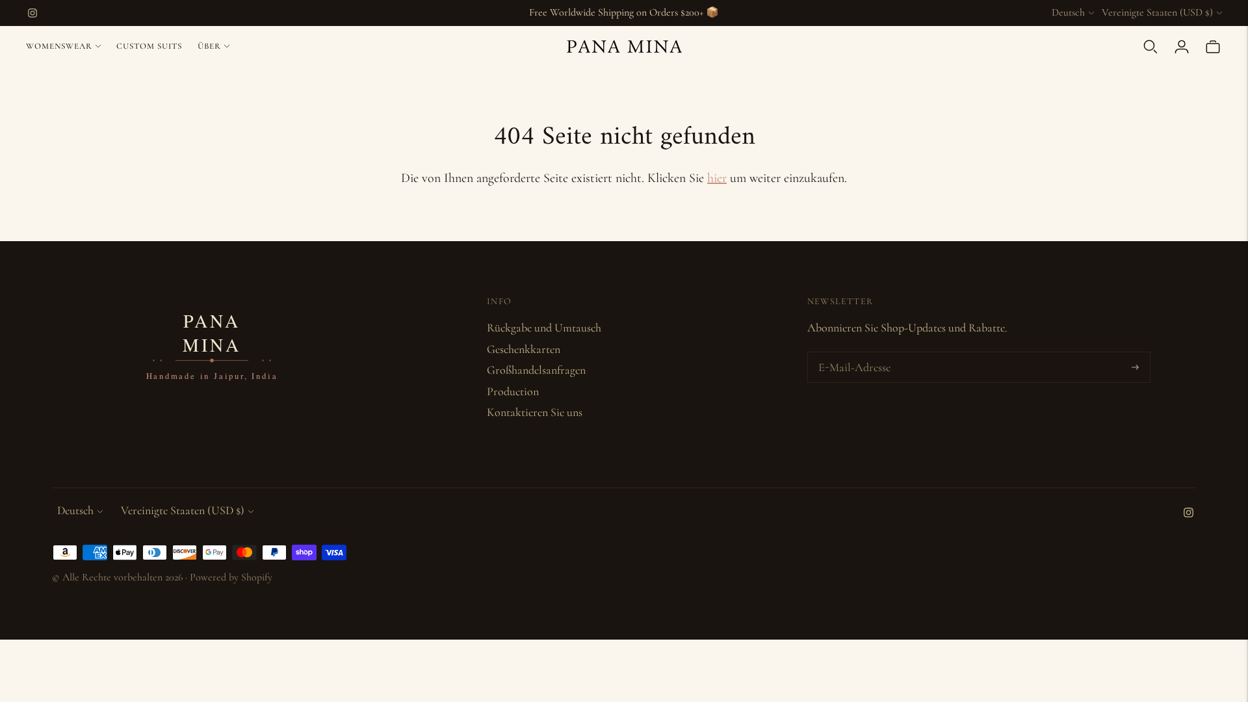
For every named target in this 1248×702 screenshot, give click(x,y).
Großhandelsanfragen (536, 370)
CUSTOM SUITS (149, 46)
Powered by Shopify (231, 577)
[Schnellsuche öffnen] (1150, 46)
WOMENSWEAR (59, 46)
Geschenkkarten (523, 349)
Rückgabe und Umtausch (544, 327)
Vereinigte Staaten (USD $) (1157, 12)
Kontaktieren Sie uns (534, 412)
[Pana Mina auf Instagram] (32, 13)
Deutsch (1068, 12)
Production (513, 391)
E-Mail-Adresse (851, 354)
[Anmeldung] (1182, 46)
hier (717, 178)
